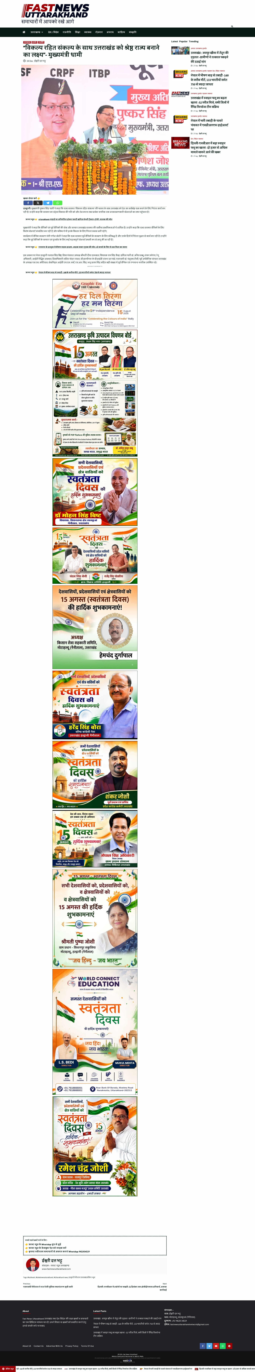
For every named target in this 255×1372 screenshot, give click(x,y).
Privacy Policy (71, 1346)
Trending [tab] (194, 41)
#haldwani (31, 1277)
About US (27, 1346)
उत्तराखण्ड (35, 32)
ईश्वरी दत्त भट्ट (40, 61)
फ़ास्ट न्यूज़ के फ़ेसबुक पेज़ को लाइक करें (47, 1248)
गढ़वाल (209, 71)
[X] (38, 203)
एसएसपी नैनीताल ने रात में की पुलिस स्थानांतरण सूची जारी (48, 1285)
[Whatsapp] (57, 203)
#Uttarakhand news (61, 1277)
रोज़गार (99, 32)
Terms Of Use (87, 1346)
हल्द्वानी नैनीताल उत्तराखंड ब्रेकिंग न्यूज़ (82, 1277)
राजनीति (67, 32)
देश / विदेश (53, 32)
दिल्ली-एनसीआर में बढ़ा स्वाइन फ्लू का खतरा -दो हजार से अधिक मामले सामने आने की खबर (209, 148)
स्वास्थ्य (87, 32)
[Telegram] (47, 203)
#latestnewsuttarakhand (44, 1277)
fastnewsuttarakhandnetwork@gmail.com (189, 1324)
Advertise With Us (54, 1346)
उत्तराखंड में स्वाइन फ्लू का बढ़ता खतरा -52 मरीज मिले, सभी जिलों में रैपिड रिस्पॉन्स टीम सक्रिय (210, 102)
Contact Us (39, 1346)
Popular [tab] (183, 41)
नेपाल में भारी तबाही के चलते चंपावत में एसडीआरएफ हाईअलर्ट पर (209, 125)
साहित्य (121, 32)
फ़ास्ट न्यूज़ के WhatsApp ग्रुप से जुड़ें (45, 1244)
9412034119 (84, 1252)
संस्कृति (132, 32)
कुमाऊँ (34, 42)
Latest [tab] (174, 41)
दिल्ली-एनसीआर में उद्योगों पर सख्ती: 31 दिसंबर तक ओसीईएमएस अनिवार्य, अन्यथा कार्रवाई (132, 1287)
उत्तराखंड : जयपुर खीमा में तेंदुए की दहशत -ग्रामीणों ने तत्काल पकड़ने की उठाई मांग (209, 57)
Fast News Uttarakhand (130, 1354)
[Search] (232, 26)
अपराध (110, 32)
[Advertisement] (95, 1216)
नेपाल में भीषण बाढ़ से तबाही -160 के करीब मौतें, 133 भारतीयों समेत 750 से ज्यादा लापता (210, 80)
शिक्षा (77, 32)
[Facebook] (28, 203)
